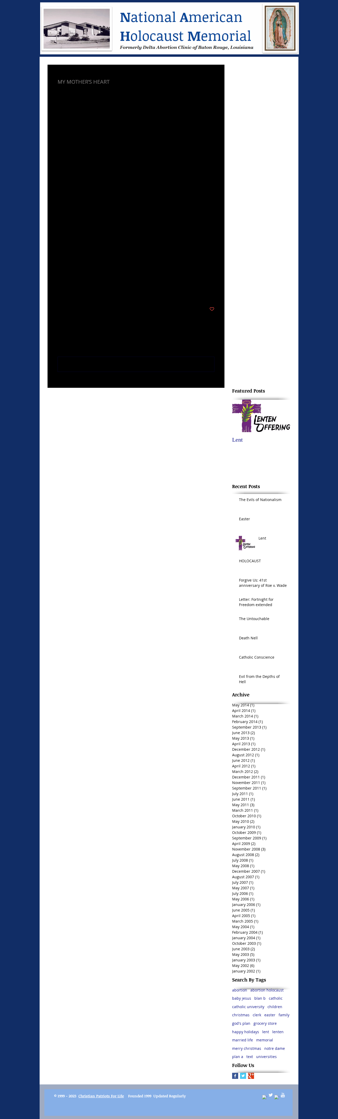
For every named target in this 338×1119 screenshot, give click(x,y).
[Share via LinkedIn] (85, 292)
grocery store (265, 1023)
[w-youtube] (282, 1095)
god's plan (241, 1023)
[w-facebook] (264, 1097)
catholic (276, 998)
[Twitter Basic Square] (243, 1076)
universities (266, 1056)
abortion (239, 990)
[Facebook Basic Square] (235, 1076)
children (274, 1006)
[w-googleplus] (276, 1097)
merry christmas (246, 1048)
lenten (278, 1031)
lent (265, 1031)
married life (242, 1039)
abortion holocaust (267, 990)
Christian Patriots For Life (101, 1095)
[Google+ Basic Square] (251, 1076)
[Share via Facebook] (60, 292)
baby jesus (241, 998)
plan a (237, 1056)
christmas (241, 1014)
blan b (260, 998)
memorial (264, 1039)
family (284, 1014)
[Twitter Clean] (270, 1095)
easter (269, 1014)
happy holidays (245, 1031)
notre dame (274, 1048)
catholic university (248, 1006)
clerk (257, 1014)
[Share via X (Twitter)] (73, 292)
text (249, 1056)
